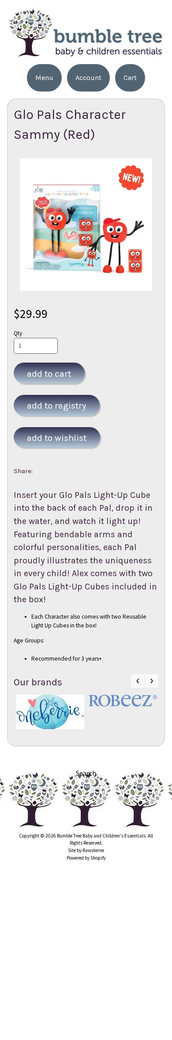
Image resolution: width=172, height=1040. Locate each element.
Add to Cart (49, 373)
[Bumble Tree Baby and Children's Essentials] (86, 54)
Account (88, 77)
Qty (18, 333)
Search (86, 773)
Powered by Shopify (86, 858)
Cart (130, 77)
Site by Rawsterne (86, 850)
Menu (44, 77)
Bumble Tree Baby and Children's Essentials (101, 836)
